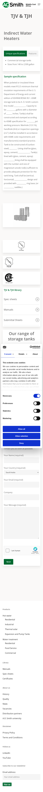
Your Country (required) (14, 468)
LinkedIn (6, 753)
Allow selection (21, 436)
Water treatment (10, 639)
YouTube (7, 758)
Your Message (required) (15, 505)
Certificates (8, 678)
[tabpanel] (21, 62)
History (6, 694)
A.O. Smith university (12, 718)
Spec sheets (8, 673)
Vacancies (7, 708)
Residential (10, 619)
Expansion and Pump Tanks (17, 634)
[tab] (15, 53)
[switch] (36, 403)
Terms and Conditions (13, 737)
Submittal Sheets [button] (13, 320)
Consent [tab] (7, 354)
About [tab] (35, 354)
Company (8, 492)
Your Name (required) (14, 455)
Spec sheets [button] (10, 299)
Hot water (7, 615)
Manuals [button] (8, 309)
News (5, 704)
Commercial (10, 653)
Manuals (6, 669)
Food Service (10, 648)
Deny (21, 443)
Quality (6, 699)
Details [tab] (21, 354)
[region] (21, 215)
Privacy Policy (9, 732)
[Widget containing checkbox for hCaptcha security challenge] (22, 550)
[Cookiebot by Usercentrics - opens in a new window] (30, 347)
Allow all (21, 429)
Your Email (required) (13, 479)
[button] (39, 4)
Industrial (9, 624)
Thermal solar (11, 629)
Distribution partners (12, 713)
